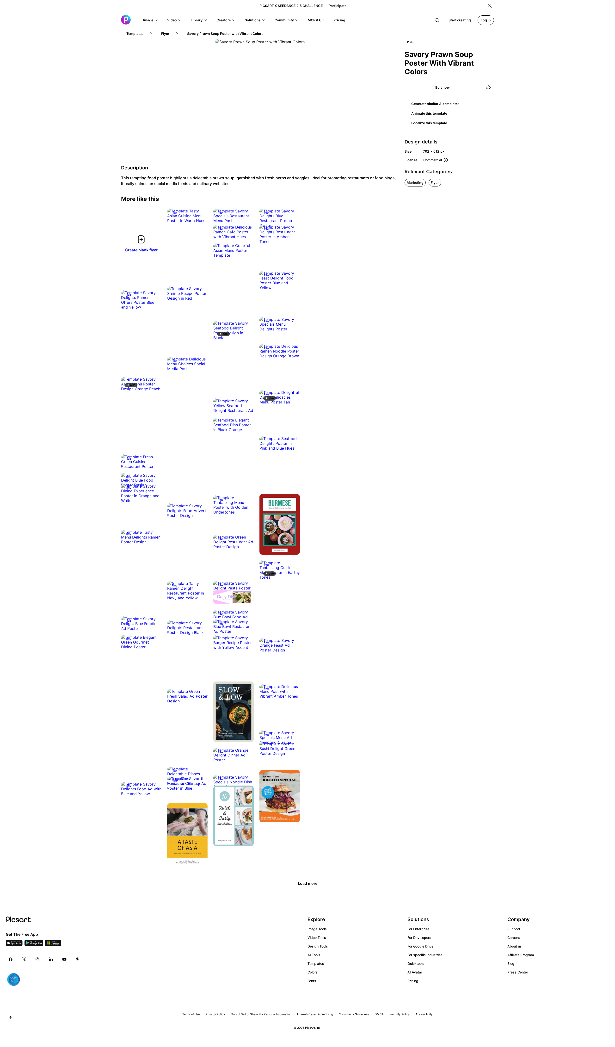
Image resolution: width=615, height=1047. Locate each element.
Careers (513, 937)
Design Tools (318, 946)
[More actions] (200, 216)
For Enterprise (418, 929)
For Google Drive (420, 946)
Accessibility (424, 1014)
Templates (316, 963)
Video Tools (317, 937)
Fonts (312, 981)
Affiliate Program (520, 955)
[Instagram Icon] (37, 959)
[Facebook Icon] (10, 959)
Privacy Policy (215, 1014)
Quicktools (415, 963)
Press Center (517, 972)
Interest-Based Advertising (315, 1014)
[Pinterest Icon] (78, 959)
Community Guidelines (354, 1014)
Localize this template (429, 123)
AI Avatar (414, 972)
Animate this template (429, 113)
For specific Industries (425, 955)
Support (513, 929)
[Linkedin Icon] (51, 959)
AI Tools (314, 955)
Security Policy (399, 1014)
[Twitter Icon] (24, 959)
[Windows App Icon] (53, 944)
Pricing (412, 981)
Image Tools (317, 929)
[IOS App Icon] (14, 944)
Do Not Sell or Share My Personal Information (261, 1014)
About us (514, 946)
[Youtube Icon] (64, 959)
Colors (313, 972)
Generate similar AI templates (435, 104)
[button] (150, 20)
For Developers (419, 937)
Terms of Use (191, 1014)
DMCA (379, 1014)
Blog (510, 963)
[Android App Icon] (34, 944)
